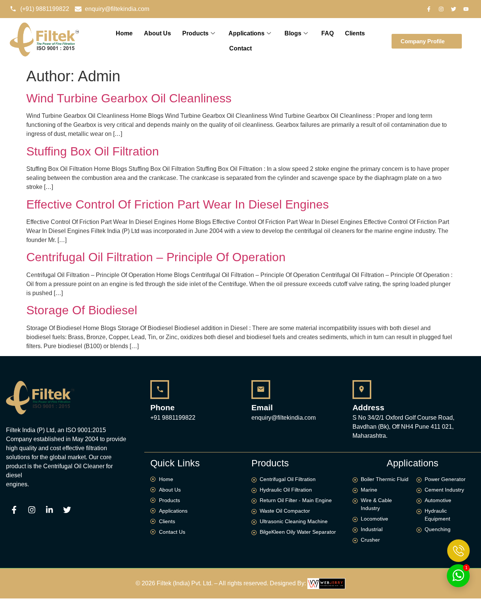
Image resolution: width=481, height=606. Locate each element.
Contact (240, 48)
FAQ (327, 33)
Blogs (292, 33)
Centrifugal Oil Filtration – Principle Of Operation (156, 257)
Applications (246, 33)
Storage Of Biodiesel (81, 310)
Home (124, 33)
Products (195, 33)
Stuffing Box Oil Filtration (92, 151)
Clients (355, 33)
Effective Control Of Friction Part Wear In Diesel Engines (177, 204)
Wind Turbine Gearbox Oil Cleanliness (128, 98)
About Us (157, 33)
